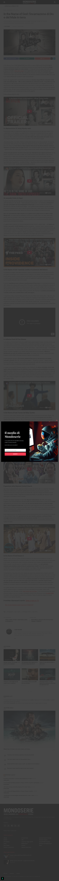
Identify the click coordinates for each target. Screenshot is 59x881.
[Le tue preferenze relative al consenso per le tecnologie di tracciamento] (2, 878)
